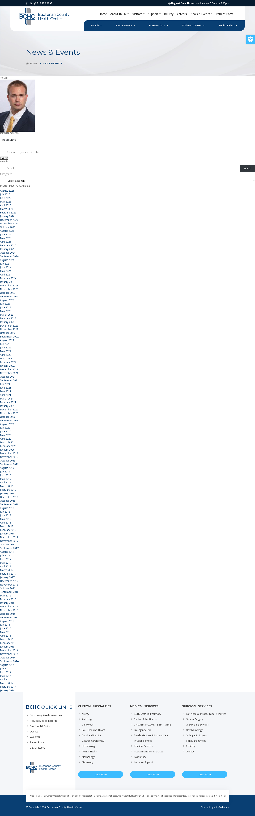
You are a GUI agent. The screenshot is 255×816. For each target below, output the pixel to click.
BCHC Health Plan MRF (136, 795)
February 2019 (8, 489)
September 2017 (9, 548)
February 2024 (8, 278)
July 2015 (5, 624)
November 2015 (9, 610)
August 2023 (7, 300)
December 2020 (9, 409)
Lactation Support (143, 762)
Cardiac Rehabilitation (145, 719)
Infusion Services (143, 740)
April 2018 (5, 522)
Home (103, 14)
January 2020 (7, 449)
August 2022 (7, 340)
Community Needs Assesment (46, 715)
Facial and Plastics (91, 735)
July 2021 (5, 384)
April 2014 (5, 679)
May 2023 (5, 311)
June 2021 (5, 387)
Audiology (87, 719)
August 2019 (7, 467)
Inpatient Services (143, 746)
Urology (190, 751)
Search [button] (4, 157)
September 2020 (9, 420)
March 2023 (6, 314)
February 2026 (8, 212)
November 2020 (9, 413)
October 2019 (7, 460)
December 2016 (9, 581)
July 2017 (5, 555)
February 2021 (8, 402)
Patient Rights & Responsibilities (103, 795)
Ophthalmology (194, 730)
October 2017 (7, 544)
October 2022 (7, 333)
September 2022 (9, 336)
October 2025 (7, 227)
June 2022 (5, 347)
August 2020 (7, 424)
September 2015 (9, 617)
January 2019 (7, 493)
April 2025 (5, 241)
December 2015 (9, 606)
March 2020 (6, 442)
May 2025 (5, 238)
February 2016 (8, 599)
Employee (121, 795)
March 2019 (6, 486)
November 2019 (9, 457)
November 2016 (9, 584)
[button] (250, 39)
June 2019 (5, 475)
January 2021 (7, 405)
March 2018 (6, 526)
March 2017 (6, 570)
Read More (9, 140)
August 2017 (7, 551)
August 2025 (7, 230)
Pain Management (196, 740)
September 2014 (9, 661)
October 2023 (7, 292)
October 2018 (7, 500)
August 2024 (7, 260)
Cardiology (87, 724)
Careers (182, 14)
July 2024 (5, 263)
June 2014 (5, 672)
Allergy (85, 713)
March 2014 (6, 683)
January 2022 (7, 365)
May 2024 (5, 271)
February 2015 (8, 643)
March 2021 (6, 398)
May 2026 (5, 201)
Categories (6, 174)
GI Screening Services (197, 724)
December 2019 (9, 453)
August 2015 (7, 621)
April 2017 (5, 566)
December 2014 (9, 650)
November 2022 (9, 329)
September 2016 (9, 592)
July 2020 (5, 427)
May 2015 (5, 632)
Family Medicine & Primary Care (151, 735)
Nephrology (88, 757)
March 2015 (6, 639)
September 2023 (9, 296)
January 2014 (7, 690)
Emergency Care (142, 730)
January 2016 (7, 602)
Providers (96, 25)
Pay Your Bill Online (40, 726)
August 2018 (7, 508)
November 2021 (9, 373)
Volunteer (35, 737)
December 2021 (9, 369)
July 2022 (5, 343)
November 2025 (9, 223)
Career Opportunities (56, 795)
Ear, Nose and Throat (93, 730)
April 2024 (5, 274)
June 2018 (5, 515)
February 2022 (8, 362)
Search (4, 161)
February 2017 (8, 573)
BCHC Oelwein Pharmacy (147, 713)
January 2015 (7, 646)
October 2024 (7, 252)
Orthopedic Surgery (196, 735)
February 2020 (8, 446)
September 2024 (9, 256)
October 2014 (7, 657)
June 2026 (5, 198)
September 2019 (9, 464)
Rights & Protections (217, 795)
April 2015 (5, 635)
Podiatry (190, 746)
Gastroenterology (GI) (93, 740)
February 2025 (8, 245)
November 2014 (9, 654)
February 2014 (8, 686)
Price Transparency (38, 795)
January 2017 (7, 577)
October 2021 (7, 376)
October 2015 (7, 613)
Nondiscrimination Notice (157, 795)
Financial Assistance (199, 795)
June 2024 (5, 267)
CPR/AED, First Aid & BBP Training (152, 724)
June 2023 (5, 307)
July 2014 (5, 668)
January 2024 (7, 281)
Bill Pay (168, 14)
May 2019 (5, 478)
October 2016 (7, 588)
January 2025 (7, 249)
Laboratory (140, 757)
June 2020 (5, 431)
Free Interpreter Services (179, 795)
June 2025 (5, 234)
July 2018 (5, 511)
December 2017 (9, 537)
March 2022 (6, 358)
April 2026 (5, 205)
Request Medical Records (43, 720)
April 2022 (5, 354)
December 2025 (9, 219)
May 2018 (5, 519)
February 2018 (8, 529)
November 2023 (9, 289)
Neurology (87, 762)
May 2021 (5, 391)
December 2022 (9, 325)
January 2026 (7, 216)
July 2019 (5, 471)
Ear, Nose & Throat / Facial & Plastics (206, 713)
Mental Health (89, 751)
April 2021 (5, 395)
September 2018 (9, 504)
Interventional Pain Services (148, 751)
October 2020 (7, 416)
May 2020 (5, 435)
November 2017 (9, 540)
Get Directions (37, 747)
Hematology (88, 746)
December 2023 (9, 285)
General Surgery (194, 719)
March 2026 (6, 209)
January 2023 (7, 322)
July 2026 (5, 194)
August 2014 (7, 664)
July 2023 (5, 303)
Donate (34, 731)
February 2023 (8, 318)
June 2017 (5, 559)
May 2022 (5, 351)
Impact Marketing (219, 807)
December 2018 (9, 497)
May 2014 (5, 675)
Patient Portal (225, 14)
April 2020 (5, 438)
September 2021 (9, 380)
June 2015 (5, 628)
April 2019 (5, 482)
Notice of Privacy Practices (77, 795)
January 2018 (7, 533)
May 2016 (5, 595)
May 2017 (5, 562)
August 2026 (7, 190)
